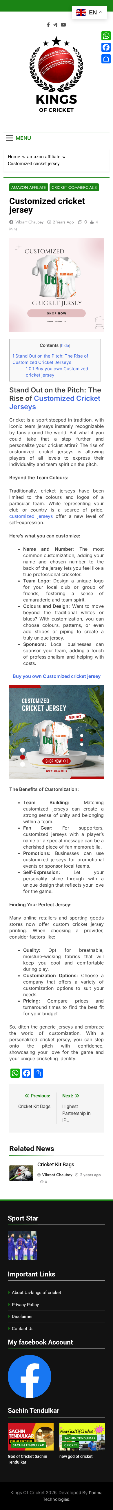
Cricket (70, 1445)
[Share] (106, 59)
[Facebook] (106, 47)
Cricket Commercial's (74, 187)
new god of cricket (76, 1456)
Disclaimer (22, 1316)
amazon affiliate (28, 187)
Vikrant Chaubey (29, 222)
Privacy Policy (25, 1304)
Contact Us (23, 1328)
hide (65, 345)
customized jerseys (31, 516)
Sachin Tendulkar (28, 1445)
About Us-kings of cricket (36, 1292)
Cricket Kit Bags (55, 1164)
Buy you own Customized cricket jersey (57, 676)
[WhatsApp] (106, 36)
